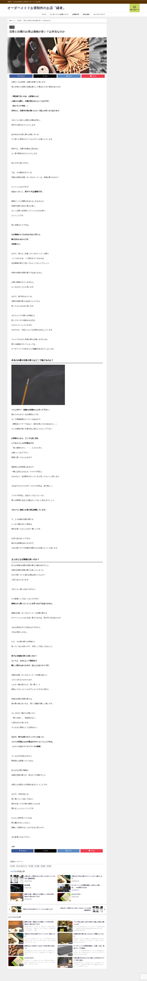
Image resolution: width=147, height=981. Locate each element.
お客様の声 (75, 14)
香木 (49, 866)
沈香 (31, 866)
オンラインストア (99, 14)
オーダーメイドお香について (59, 14)
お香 (13, 866)
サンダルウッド (22, 866)
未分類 (12, 27)
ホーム (44, 14)
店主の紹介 (86, 14)
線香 (43, 866)
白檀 (37, 866)
